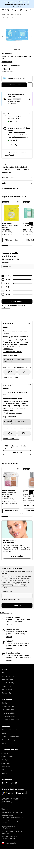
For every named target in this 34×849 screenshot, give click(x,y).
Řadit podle (5, 262)
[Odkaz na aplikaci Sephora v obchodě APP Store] (21, 793)
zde (25, 798)
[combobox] (18, 266)
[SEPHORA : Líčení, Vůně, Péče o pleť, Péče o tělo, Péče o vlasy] (11, 10)
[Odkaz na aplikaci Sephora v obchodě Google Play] (8, 793)
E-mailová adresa (8, 592)
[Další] (31, 223)
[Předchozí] (3, 36)
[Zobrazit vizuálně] (17, 35)
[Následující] (31, 36)
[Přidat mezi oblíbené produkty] (18, 202)
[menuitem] (25, 10)
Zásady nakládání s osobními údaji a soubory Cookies (14, 586)
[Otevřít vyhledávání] (21, 10)
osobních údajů (7, 584)
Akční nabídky (6, 801)
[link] (17, 301)
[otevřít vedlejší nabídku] (3, 10)
